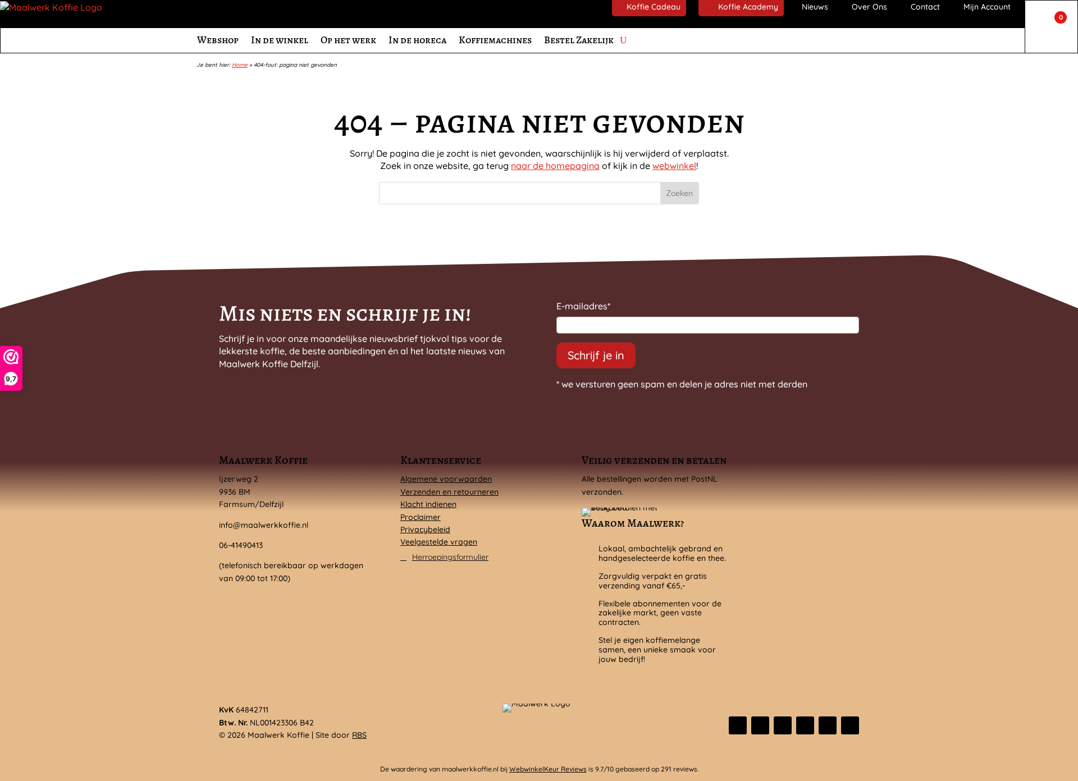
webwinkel (674, 165)
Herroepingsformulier (450, 557)
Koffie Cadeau (653, 7)
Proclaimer (420, 517)
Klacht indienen (428, 504)
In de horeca (417, 40)
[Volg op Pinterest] (828, 725)
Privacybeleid (425, 529)
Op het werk (348, 40)
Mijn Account (987, 7)
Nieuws (815, 7)
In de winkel (279, 40)
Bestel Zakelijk (579, 40)
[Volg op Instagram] (783, 725)
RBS (359, 735)
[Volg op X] (760, 725)
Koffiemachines (495, 40)
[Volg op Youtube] (850, 725)
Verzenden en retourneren (449, 492)
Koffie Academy (748, 7)
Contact (925, 7)
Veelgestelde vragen (438, 542)
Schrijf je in (596, 355)
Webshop (218, 40)
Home (240, 64)
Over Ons (869, 7)
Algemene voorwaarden (446, 479)
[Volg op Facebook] (738, 725)
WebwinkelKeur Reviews (548, 769)
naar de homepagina (555, 165)
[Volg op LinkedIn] (805, 725)
